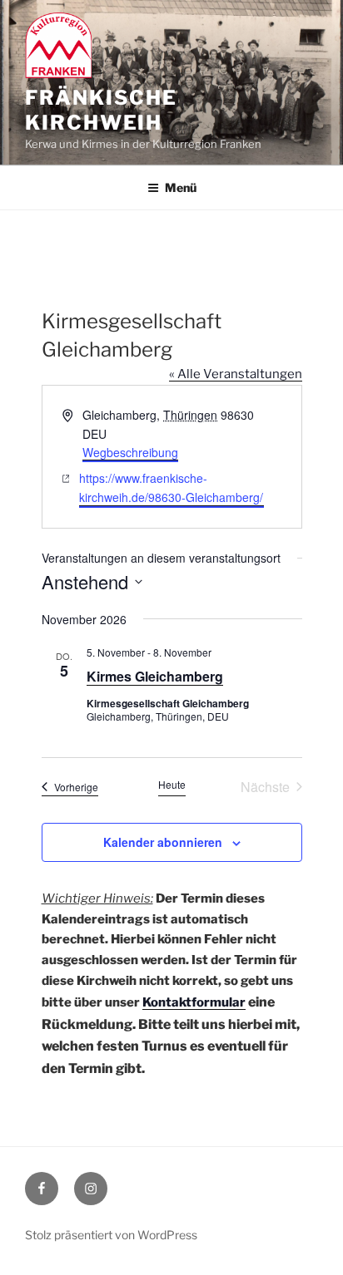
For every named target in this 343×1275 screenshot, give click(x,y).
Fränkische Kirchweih (101, 110)
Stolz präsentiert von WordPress (111, 1235)
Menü (180, 187)
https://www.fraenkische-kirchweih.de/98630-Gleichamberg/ (171, 487)
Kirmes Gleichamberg (155, 676)
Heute (172, 784)
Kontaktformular (194, 1002)
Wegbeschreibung (130, 452)
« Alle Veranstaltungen (235, 374)
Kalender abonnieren (162, 842)
